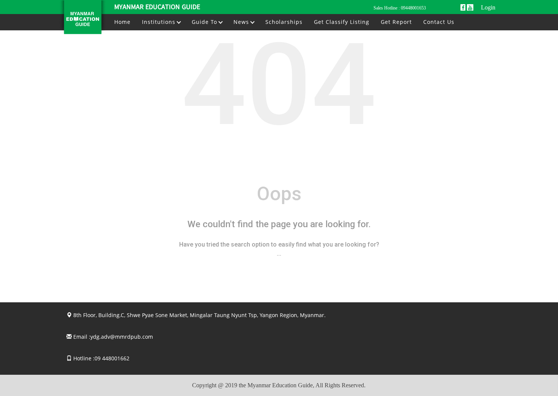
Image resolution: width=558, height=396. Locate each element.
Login (488, 7)
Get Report (396, 21)
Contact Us (438, 21)
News (242, 21)
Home (122, 21)
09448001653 (413, 8)
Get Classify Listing (341, 21)
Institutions (159, 21)
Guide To (205, 21)
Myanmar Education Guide (157, 7)
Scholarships (284, 21)
